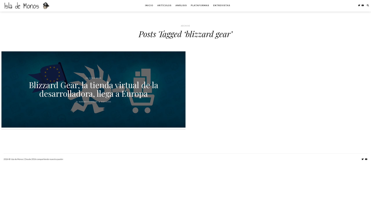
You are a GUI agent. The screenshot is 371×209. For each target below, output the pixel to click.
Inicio (149, 5)
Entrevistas (221, 5)
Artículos (164, 5)
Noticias (106, 102)
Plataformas (200, 5)
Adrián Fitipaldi (88, 102)
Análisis (181, 5)
